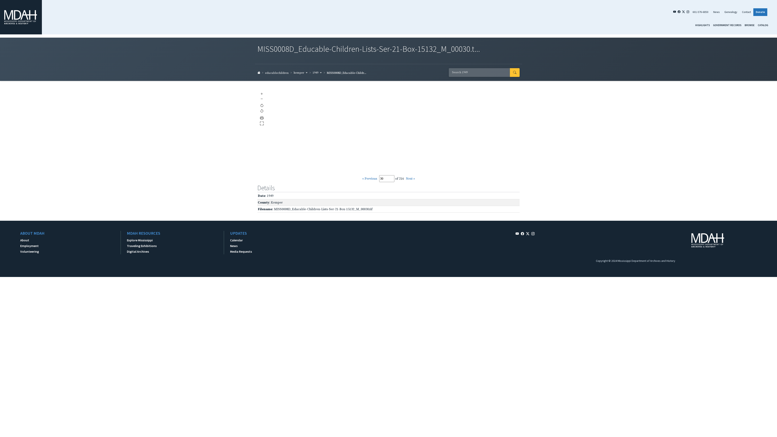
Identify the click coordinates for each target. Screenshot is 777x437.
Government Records (727, 25)
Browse (750, 25)
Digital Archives (138, 251)
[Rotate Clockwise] (261, 105)
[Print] (261, 118)
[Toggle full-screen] (261, 123)
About (24, 240)
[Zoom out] (261, 98)
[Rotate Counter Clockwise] (261, 111)
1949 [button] (316, 73)
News (716, 12)
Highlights (702, 25)
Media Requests (241, 251)
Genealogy (730, 12)
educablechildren (277, 73)
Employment (29, 246)
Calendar (236, 240)
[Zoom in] (261, 93)
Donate (760, 12)
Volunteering (29, 251)
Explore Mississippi (140, 240)
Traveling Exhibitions (142, 246)
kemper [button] (299, 73)
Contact (746, 12)
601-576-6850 (700, 12)
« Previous (369, 179)
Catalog (763, 25)
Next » (410, 179)
